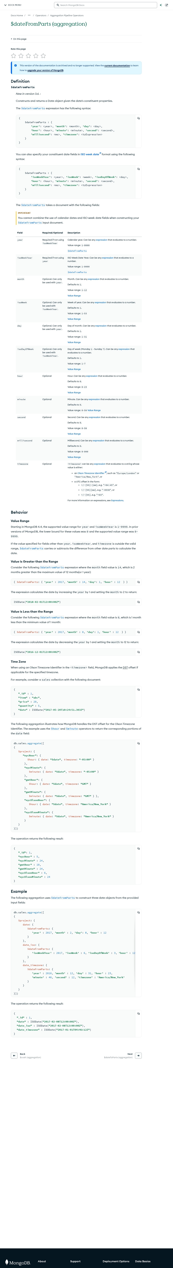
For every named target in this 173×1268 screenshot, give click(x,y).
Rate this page (18, 49)
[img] (13, 56)
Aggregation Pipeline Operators (66, 15)
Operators (40, 15)
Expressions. (117, 500)
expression (101, 239)
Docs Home (17, 15)
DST (125, 667)
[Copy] (138, 118)
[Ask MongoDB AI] (160, 5)
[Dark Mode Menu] (166, 5)
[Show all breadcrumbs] (29, 15)
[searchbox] (105, 5)
